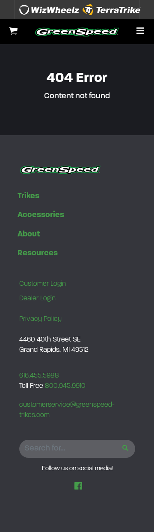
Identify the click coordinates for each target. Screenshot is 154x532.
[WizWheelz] (49, 10)
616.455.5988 (39, 375)
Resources (38, 253)
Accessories (41, 215)
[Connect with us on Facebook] (78, 487)
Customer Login (42, 284)
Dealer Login (37, 298)
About (29, 234)
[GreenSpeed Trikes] (77, 32)
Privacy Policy (40, 319)
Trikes (28, 196)
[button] (140, 31)
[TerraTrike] (111, 10)
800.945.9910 (65, 386)
